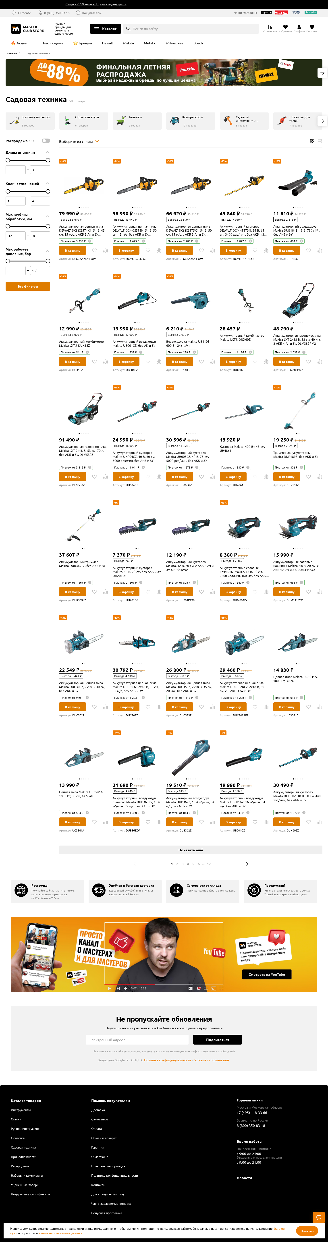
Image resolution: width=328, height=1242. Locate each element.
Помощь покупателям (110, 1100)
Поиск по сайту (145, 28)
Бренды (85, 43)
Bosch (198, 43)
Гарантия (97, 1147)
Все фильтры (28, 286)
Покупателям (92, 13)
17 (209, 863)
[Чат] (319, 1217)
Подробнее (164, 954)
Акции (22, 43)
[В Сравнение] (105, 250)
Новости (244, 1177)
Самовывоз (99, 1119)
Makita (128, 43)
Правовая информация (108, 1166)
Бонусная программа (106, 1213)
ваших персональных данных (60, 1233)
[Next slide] (322, 73)
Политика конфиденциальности (167, 1060)
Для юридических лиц (107, 1194)
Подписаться (217, 1039)
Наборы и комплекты (27, 1175)
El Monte (24, 13)
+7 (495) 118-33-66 (252, 1112)
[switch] (46, 141)
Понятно (307, 1231)
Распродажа (53, 43)
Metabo (150, 43)
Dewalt (107, 43)
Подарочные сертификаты (30, 1194)
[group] (47, 891)
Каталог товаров (26, 1100)
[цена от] (8, 160)
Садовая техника (23, 1147)
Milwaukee (174, 43)
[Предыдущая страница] (135, 864)
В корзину (72, 250)
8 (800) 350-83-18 (57, 13)
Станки (16, 1119)
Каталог (109, 28)
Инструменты (21, 1110)
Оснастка (18, 1138)
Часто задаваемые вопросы (111, 1203)
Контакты (98, 1185)
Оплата (96, 1128)
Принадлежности (23, 1157)
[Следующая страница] (246, 864)
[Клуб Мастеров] (28, 29)
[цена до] (48, 160)
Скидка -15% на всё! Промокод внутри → (76, 4)
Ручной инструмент (25, 1128)
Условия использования (212, 1060)
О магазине (99, 1157)
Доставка (98, 1110)
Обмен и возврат (103, 1138)
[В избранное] (94, 250)
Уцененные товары (25, 1185)
